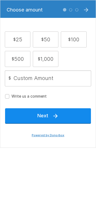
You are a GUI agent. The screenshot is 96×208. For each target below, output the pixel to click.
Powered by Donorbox (48, 135)
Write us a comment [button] (29, 96)
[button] (17, 39)
